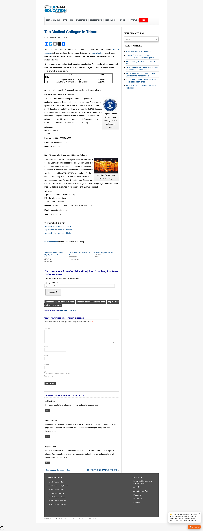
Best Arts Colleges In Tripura (103, 253)
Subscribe (52, 293)
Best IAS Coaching (52, 20)
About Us (136, 487)
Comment (47, 328)
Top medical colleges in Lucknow (58, 230)
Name (46, 346)
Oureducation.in (51, 242)
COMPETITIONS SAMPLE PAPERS (102, 470)
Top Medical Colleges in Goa (58, 470)
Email (46, 355)
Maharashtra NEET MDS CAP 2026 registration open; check (141, 80)
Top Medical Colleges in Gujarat (57, 226)
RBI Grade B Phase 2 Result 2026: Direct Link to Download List (140, 74)
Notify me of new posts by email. (55, 377)
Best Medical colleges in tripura (60, 302)
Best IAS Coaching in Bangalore (57, 497)
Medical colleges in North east (91, 302)
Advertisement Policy (141, 491)
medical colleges (98, 53)
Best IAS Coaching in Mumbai (57, 504)
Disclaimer (137, 495)
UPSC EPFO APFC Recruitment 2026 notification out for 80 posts (142, 68)
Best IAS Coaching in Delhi (56, 482)
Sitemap (136, 503)
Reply (47, 410)
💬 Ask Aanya (194, 527)
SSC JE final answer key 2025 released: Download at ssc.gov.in (140, 56)
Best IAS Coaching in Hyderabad (58, 486)
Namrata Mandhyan (68, 310)
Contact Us (132, 20)
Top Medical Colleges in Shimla (57, 233)
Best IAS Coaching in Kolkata (57, 500)
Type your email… (52, 283)
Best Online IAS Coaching (56, 493)
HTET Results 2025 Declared (138, 52)
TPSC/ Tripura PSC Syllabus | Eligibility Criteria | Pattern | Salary (54, 255)
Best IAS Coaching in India (56, 489)
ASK (143, 20)
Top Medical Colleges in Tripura (71, 32)
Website (46, 364)
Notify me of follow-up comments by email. (58, 373)
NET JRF (122, 20)
